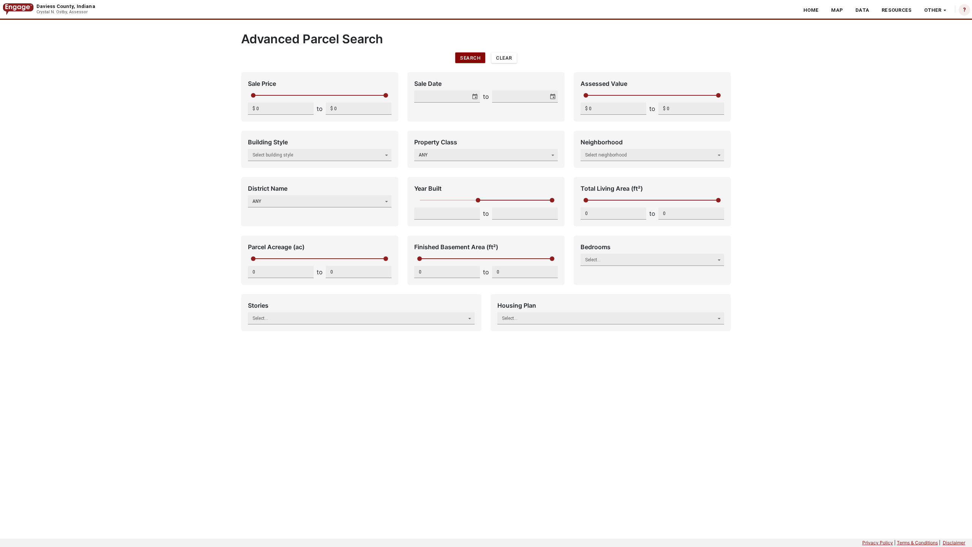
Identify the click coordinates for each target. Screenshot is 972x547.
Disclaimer (954, 542)
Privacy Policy (877, 542)
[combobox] (443, 96)
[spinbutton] (281, 109)
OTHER (932, 10)
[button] (811, 10)
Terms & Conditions (917, 542)
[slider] (253, 95)
